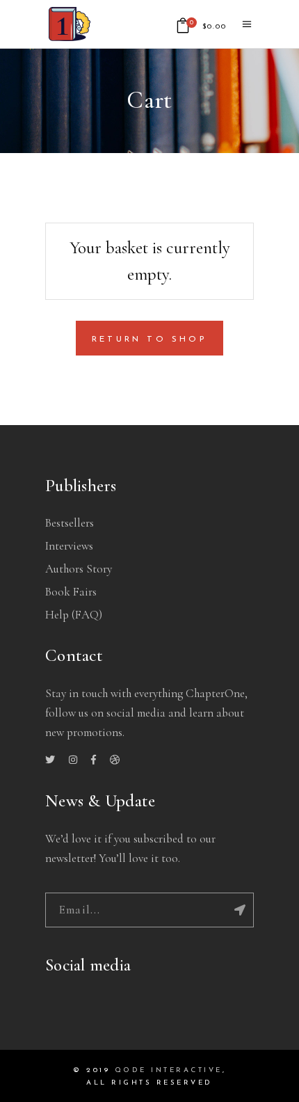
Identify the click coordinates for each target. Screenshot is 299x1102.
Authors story (78, 568)
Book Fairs (71, 591)
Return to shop (149, 339)
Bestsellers (69, 523)
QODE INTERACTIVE (169, 1070)
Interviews (69, 545)
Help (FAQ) (73, 614)
